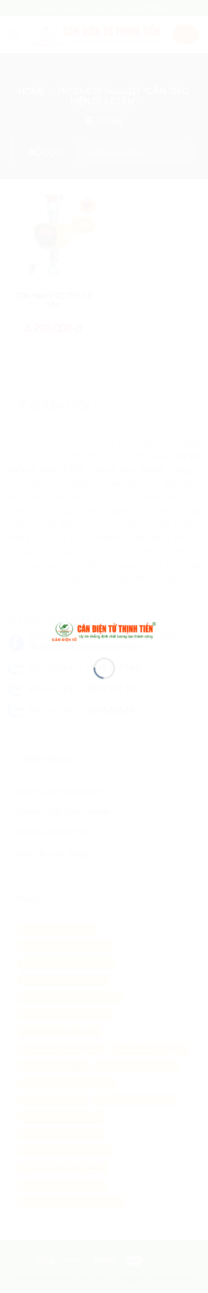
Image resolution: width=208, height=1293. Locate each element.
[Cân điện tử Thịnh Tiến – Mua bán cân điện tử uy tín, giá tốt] (104, 630)
